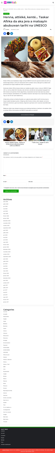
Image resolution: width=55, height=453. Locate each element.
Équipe (2, 437)
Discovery (5, 338)
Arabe (4, 321)
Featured (5, 345)
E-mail (5, 181)
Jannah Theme (5, 450)
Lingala (4, 373)
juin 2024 (5, 263)
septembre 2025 (7, 227)
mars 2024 (5, 270)
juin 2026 (5, 206)
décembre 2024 (6, 249)
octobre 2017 (6, 282)
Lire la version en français (27, 114)
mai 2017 (5, 292)
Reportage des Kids (7, 390)
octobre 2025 (6, 225)
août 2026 (5, 201)
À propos (3, 435)
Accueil (6, 9)
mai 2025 (5, 237)
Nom (4, 175)
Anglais (5, 318)
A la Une (5, 311)
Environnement (6, 342)
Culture (5, 330)
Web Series (5, 419)
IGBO (4, 366)
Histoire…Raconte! (7, 359)
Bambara (5, 323)
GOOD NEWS (6, 347)
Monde (4, 376)
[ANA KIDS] (10, 2)
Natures (5, 381)
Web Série (5, 416)
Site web (31, 181)
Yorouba (5, 421)
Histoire (5, 357)
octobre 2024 (6, 254)
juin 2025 (5, 235)
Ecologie (5, 340)
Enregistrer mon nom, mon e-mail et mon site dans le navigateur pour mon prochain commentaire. (27, 187)
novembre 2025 (6, 223)
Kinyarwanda (6, 371)
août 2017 (5, 285)
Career (4, 328)
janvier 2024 (6, 275)
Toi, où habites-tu (7, 407)
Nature (4, 378)
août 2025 (5, 230)
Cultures (5, 333)
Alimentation (6, 316)
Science (5, 393)
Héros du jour (6, 354)
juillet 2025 (5, 232)
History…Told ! (6, 364)
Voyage (5, 414)
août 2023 (5, 280)
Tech (4, 404)
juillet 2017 (5, 287)
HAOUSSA (10, 9)
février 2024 (6, 273)
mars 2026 (5, 213)
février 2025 (6, 244)
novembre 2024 (6, 251)
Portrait (5, 388)
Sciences (5, 395)
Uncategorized (6, 409)
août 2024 (5, 259)
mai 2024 (5, 266)
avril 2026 (5, 211)
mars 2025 (5, 242)
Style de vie (6, 400)
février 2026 (6, 216)
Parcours (5, 385)
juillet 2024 (5, 261)
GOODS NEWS (6, 350)
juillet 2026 (5, 204)
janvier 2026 (6, 218)
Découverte (6, 335)
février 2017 (6, 299)
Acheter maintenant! (6, 444)
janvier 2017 (6, 302)
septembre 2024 (7, 256)
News (4, 383)
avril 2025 (5, 239)
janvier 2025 (6, 247)
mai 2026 (5, 208)
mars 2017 (5, 297)
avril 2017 (5, 294)
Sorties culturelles (7, 397)
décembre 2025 (6, 220)
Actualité (5, 314)
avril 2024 (5, 268)
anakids (7, 29)
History (5, 361)
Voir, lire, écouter (7, 412)
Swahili (4, 402)
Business (5, 326)
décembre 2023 (6, 278)
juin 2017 (5, 290)
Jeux (4, 369)
